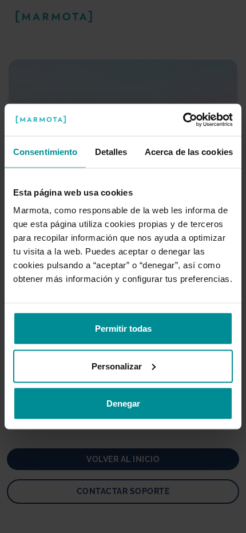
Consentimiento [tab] (45, 151)
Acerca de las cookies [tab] (189, 151)
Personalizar (117, 366)
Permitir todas (123, 328)
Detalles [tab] (111, 151)
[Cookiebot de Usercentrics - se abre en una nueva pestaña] (183, 120)
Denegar (123, 403)
